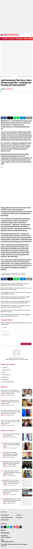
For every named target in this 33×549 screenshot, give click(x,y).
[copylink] (29, 118)
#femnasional (6, 374)
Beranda (3, 76)
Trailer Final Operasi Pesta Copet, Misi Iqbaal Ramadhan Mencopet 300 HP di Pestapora (16, 315)
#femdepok (5, 379)
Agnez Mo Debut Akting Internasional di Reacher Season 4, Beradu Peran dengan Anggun (16, 288)
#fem (3, 372)
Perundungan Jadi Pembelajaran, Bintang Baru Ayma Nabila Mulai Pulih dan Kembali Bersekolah (11, 392)
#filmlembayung (15, 274)
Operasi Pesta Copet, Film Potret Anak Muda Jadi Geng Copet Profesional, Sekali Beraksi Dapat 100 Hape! (15, 302)
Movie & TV (8, 76)
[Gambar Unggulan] (16, 103)
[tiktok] (20, 527)
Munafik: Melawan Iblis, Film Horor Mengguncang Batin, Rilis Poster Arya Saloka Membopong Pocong (15, 297)
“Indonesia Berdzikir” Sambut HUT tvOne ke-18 (11, 434)
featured (23, 274)
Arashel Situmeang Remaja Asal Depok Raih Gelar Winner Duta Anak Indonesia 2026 (10, 402)
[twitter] (10, 118)
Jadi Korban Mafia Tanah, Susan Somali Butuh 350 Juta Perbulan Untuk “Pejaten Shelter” (12, 500)
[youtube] (17, 527)
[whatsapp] (16, 118)
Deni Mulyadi (9, 89)
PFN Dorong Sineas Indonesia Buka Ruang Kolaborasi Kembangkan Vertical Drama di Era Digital (15, 284)
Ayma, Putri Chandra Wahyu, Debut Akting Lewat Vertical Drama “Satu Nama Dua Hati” (10, 422)
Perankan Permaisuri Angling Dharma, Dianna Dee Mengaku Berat (11, 444)
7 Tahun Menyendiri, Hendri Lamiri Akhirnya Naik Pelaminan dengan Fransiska (12, 472)
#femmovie (5, 377)
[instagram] (14, 527)
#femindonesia (6, 370)
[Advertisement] (16, 16)
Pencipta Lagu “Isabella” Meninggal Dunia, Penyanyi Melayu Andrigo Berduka (10, 454)
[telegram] (23, 118)
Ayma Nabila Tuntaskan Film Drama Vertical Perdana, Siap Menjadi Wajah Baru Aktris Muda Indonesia (11, 412)
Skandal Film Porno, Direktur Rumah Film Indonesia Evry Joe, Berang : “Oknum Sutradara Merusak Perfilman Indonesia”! (12, 481)
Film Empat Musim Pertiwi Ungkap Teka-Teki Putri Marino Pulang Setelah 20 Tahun (16, 293)
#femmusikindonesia (8, 382)
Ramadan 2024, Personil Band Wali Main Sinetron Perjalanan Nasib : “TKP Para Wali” (11, 463)
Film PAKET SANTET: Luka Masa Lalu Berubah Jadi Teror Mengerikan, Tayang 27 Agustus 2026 (16, 306)
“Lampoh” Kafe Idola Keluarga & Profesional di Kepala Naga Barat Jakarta (12, 491)
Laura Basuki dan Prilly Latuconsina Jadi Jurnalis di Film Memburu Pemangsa (16, 310)
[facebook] (4, 118)
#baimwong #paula (5, 274)
